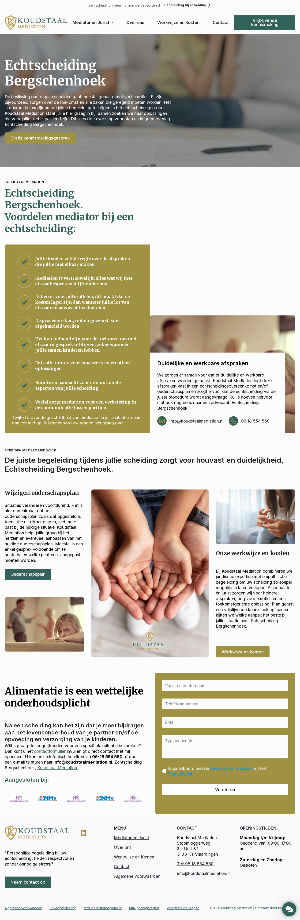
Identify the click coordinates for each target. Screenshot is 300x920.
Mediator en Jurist (90, 22)
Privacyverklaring (62, 908)
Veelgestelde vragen (183, 908)
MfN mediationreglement (103, 908)
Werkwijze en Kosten (178, 22)
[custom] (83, 833)
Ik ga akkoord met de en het (217, 771)
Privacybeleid (181, 773)
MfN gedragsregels (144, 908)
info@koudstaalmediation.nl (196, 421)
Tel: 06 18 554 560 (195, 863)
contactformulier (50, 751)
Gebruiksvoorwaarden (231, 768)
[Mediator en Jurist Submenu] (111, 22)
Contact (221, 22)
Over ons (135, 22)
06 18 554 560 (255, 421)
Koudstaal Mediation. (57, 767)
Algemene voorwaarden (137, 876)
